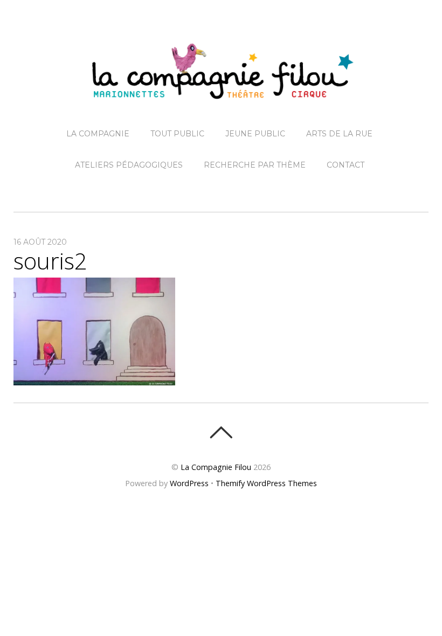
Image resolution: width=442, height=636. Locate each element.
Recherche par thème (255, 165)
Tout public (177, 134)
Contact (345, 165)
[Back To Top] (221, 432)
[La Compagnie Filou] (221, 90)
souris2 (50, 260)
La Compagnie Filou (216, 467)
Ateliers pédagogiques (129, 165)
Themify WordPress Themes (266, 483)
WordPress (189, 483)
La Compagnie (97, 134)
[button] (94, 331)
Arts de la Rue (339, 134)
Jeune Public (255, 134)
